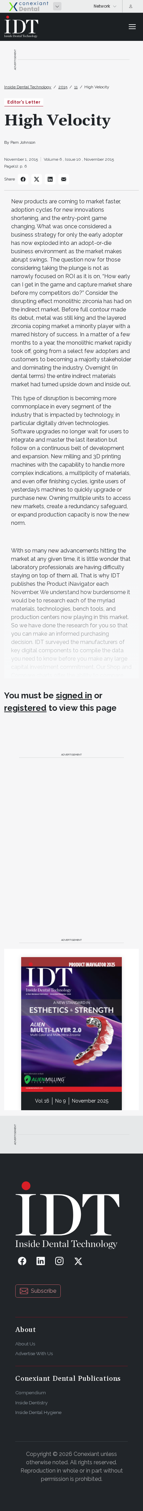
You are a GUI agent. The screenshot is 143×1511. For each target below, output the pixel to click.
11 (76, 87)
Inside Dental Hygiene (38, 1412)
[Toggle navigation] (132, 26)
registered (25, 708)
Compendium (30, 1392)
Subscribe (43, 1291)
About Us (25, 1343)
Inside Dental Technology (27, 87)
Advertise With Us (34, 1353)
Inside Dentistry (31, 1402)
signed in (74, 695)
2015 (62, 87)
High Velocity (96, 87)
